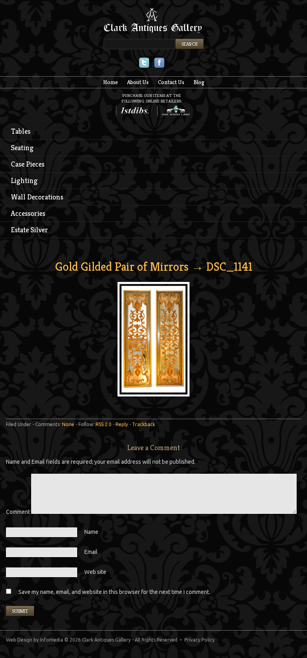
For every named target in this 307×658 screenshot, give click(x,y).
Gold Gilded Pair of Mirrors (122, 266)
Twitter (144, 63)
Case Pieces (27, 164)
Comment (18, 512)
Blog (198, 82)
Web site (95, 572)
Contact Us (171, 82)
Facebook (159, 63)
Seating (22, 147)
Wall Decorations (37, 196)
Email (91, 552)
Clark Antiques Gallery (153, 23)
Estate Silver (29, 229)
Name (91, 532)
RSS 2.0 (104, 424)
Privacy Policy (199, 639)
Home (110, 82)
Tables (20, 131)
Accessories (28, 213)
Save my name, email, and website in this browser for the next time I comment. (114, 592)
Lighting (24, 180)
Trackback (143, 424)
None (68, 424)
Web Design (19, 639)
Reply (122, 424)
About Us (138, 82)
